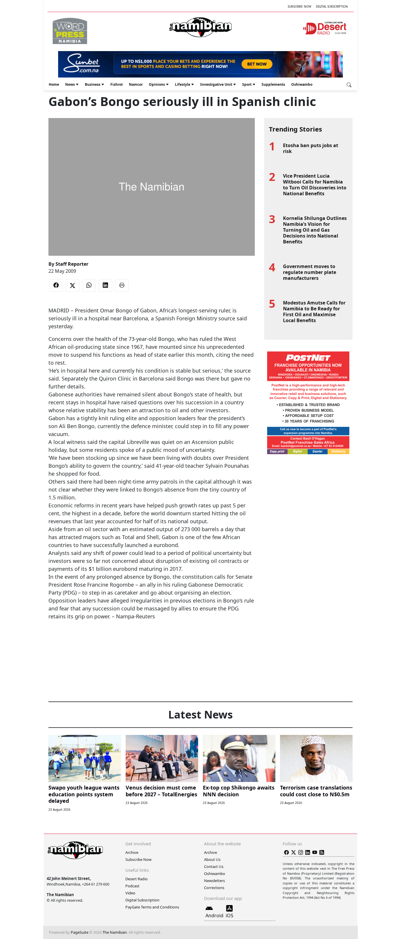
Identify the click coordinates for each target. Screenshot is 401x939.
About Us (212, 859)
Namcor (136, 84)
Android (214, 915)
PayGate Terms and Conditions (152, 907)
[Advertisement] (151, 638)
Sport (247, 84)
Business (92, 84)
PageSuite (79, 932)
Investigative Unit (216, 84)
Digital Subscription (332, 6)
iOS (229, 915)
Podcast (132, 885)
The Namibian (114, 932)
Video (130, 893)
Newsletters (214, 880)
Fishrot (116, 84)
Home (54, 84)
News (70, 84)
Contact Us (213, 866)
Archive (131, 852)
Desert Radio (136, 878)
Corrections (214, 887)
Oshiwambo (301, 84)
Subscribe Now (299, 6)
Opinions (157, 84)
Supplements (273, 84)
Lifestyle (182, 84)
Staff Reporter (71, 264)
